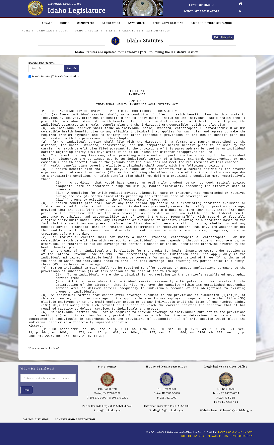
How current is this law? (43, 348)
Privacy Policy (217, 435)
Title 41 (110, 30)
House (64, 22)
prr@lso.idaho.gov (109, 410)
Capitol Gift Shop (36, 419)
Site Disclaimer (192, 435)
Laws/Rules (136, 22)
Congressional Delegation (75, 419)
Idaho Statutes (86, 30)
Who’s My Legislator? (201, 11)
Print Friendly (223, 37)
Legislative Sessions (168, 22)
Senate (47, 22)
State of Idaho (201, 5)
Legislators (111, 22)
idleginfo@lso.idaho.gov (168, 410)
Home (25, 30)
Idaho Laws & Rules (52, 30)
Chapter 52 (131, 30)
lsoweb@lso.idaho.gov (237, 410)
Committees (85, 22)
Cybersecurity (242, 435)
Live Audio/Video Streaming (211, 22)
